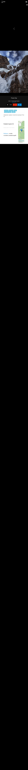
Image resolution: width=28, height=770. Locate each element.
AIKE (4, 1)
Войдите (6, 133)
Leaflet (20, 139)
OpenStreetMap (21, 140)
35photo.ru (14, 102)
